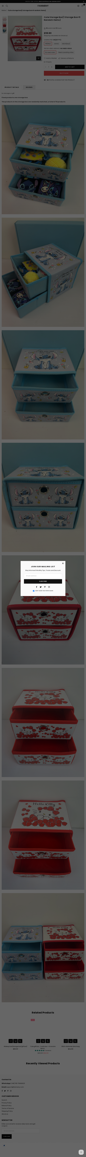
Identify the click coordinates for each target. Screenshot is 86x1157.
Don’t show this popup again (44, 591)
